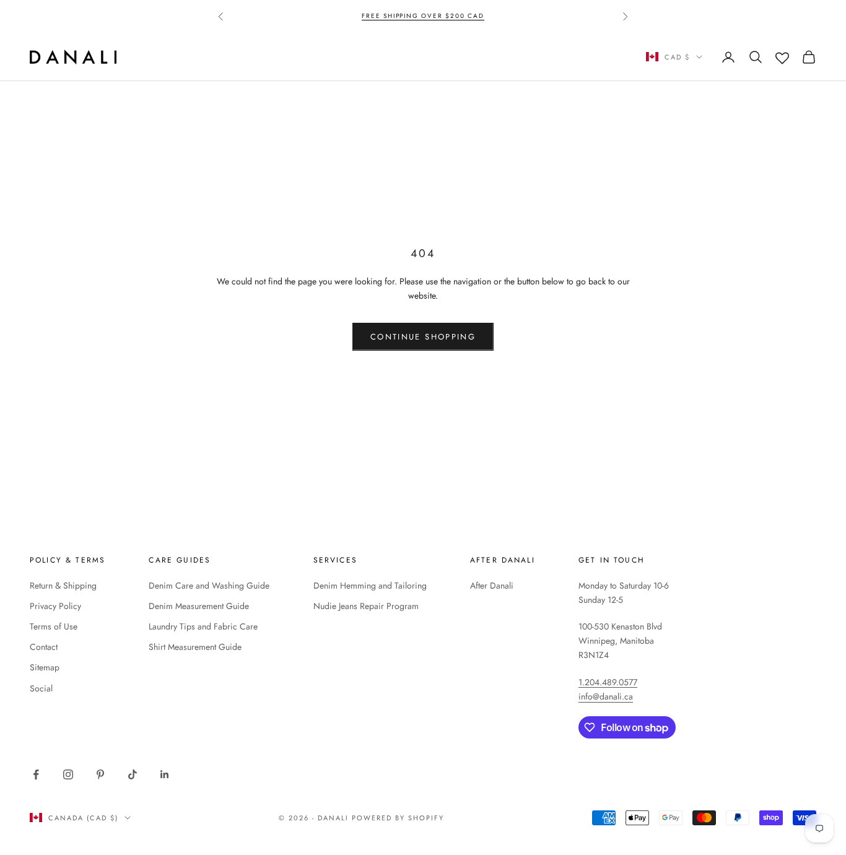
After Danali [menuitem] (468, 57)
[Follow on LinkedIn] (165, 774)
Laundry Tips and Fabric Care (203, 626)
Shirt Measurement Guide (195, 647)
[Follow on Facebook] (36, 774)
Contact (44, 647)
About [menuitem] (390, 57)
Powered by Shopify (398, 818)
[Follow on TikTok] (132, 774)
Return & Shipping (63, 585)
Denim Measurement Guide (199, 606)
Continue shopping (423, 337)
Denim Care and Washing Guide (209, 585)
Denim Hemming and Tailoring (370, 585)
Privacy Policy (55, 606)
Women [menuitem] (161, 57)
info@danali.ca (605, 696)
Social (41, 688)
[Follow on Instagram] (68, 774)
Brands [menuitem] (274, 57)
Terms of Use (53, 626)
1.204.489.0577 (607, 682)
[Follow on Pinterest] (100, 774)
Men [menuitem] (218, 57)
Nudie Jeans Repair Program (366, 606)
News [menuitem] (333, 57)
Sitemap (44, 667)
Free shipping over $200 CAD (423, 15)
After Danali (491, 585)
